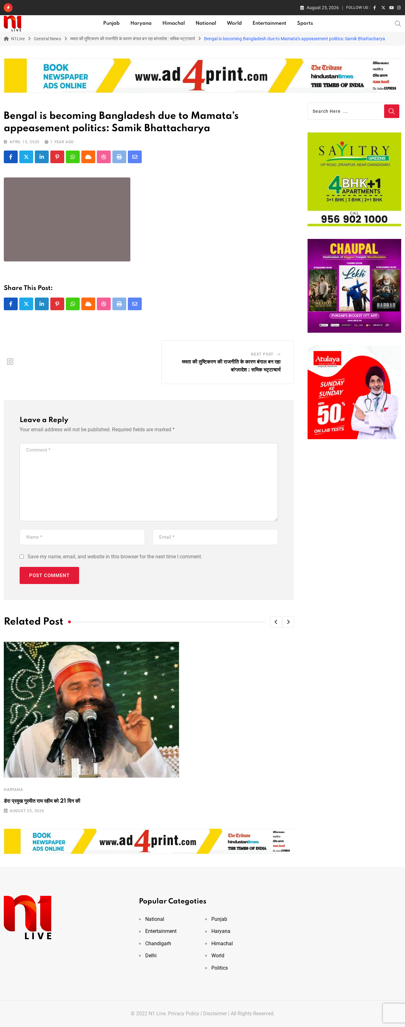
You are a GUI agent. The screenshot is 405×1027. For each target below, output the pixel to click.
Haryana (141, 23)
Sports (305, 23)
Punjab (111, 23)
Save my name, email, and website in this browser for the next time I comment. (115, 557)
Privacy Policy (183, 1014)
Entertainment (269, 23)
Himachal (173, 23)
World (234, 23)
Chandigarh (158, 943)
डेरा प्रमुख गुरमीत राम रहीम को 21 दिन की (42, 801)
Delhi (151, 956)
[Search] (398, 23)
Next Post (262, 354)
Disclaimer (215, 1014)
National (206, 23)
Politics (219, 968)
